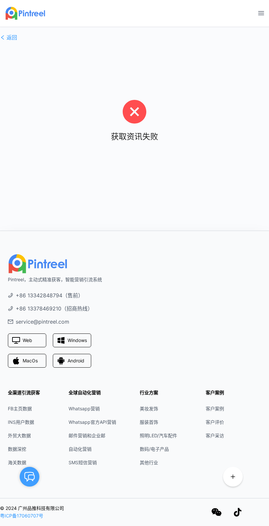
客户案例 (215, 408)
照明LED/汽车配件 (158, 435)
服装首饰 (149, 422)
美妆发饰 (149, 408)
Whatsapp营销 (84, 408)
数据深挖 (17, 449)
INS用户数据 (21, 422)
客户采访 (215, 435)
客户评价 (215, 422)
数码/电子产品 (154, 449)
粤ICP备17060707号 (21, 515)
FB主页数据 (20, 408)
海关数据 (17, 462)
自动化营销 (80, 449)
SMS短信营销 (83, 462)
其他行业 (149, 462)
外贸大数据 (19, 435)
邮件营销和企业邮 (87, 435)
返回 (12, 37)
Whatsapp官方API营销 (92, 422)
